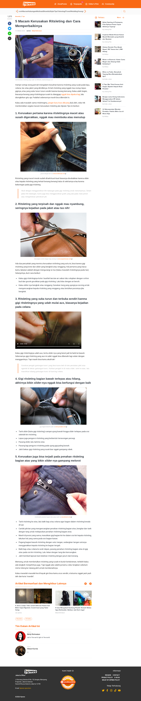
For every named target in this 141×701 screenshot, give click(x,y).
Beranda (17, 16)
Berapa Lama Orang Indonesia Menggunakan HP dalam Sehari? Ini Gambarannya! (113, 99)
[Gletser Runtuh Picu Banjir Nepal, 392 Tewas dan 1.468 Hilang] (98, 49)
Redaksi (108, 675)
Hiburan (24, 11)
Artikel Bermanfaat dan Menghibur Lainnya (40, 583)
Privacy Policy (107, 677)
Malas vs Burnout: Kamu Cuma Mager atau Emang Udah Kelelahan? (113, 62)
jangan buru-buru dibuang (59, 103)
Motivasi (39, 11)
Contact (116, 675)
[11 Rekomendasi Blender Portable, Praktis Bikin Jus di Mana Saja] (98, 111)
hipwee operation (25, 688)
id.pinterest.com (65, 517)
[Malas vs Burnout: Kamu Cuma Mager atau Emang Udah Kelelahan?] (98, 61)
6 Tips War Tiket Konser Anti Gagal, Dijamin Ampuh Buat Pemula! (112, 87)
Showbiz (46, 11)
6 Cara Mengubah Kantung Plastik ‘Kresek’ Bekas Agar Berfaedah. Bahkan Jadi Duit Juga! (73, 609)
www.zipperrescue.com (64, 259)
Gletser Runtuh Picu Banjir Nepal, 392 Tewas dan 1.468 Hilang (112, 49)
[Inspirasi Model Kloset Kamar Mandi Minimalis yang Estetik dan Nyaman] (98, 37)
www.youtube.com (60, 426)
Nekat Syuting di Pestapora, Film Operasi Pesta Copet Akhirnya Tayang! (112, 24)
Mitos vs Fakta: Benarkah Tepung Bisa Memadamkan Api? (112, 74)
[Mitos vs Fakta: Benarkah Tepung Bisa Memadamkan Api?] (98, 74)
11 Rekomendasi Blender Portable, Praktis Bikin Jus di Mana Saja (113, 111)
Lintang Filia (107, 29)
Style (52, 11)
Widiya (106, 54)
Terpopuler (77, 4)
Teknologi (61, 11)
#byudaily (19, 619)
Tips (55, 11)
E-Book (117, 677)
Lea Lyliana (18, 613)
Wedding (74, 11)
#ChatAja (28, 619)
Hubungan (32, 11)
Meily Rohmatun (37, 31)
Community (109, 4)
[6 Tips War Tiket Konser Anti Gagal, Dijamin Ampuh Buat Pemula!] (98, 86)
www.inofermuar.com (59, 173)
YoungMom (82, 11)
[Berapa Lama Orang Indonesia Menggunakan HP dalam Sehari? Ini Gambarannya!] (98, 99)
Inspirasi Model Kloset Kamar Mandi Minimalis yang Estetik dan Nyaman (113, 37)
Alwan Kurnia (32, 649)
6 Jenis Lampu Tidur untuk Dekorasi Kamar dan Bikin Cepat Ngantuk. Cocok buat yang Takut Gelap (32, 608)
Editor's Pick (94, 4)
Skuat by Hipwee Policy (111, 680)
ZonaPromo (62, 4)
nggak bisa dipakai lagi (70, 94)
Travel (67, 11)
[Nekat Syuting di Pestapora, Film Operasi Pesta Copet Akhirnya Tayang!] (98, 24)
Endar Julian (108, 79)
